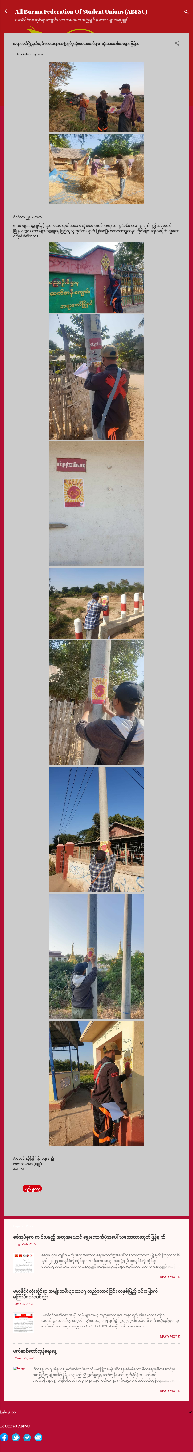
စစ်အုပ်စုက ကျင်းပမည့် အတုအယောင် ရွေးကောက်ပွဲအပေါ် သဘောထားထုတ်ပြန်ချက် (89, 1237)
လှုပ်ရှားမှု (32, 1188)
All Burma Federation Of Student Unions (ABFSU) (81, 11)
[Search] (186, 13)
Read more (170, 1277)
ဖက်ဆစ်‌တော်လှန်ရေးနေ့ (34, 1351)
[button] (177, 44)
